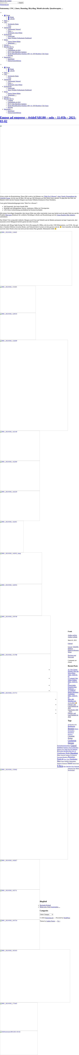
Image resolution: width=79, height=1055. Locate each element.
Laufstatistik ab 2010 (14, 50)
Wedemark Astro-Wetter (15, 33)
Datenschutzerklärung (14, 61)
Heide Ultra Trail (68, 749)
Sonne (65, 759)
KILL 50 (74, 751)
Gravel (70, 647)
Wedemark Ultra (71, 768)
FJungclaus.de (4, 4)
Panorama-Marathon (62, 757)
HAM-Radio (8, 34)
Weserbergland (71, 770)
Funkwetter (11, 36)
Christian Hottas (71, 737)
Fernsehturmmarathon (63, 745)
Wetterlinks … (12, 43)
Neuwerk (63, 755)
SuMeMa (66, 761)
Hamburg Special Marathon (70, 747)
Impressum (11, 59)
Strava (62, 761)
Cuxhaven (72, 740)
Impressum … (8, 57)
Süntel (69, 763)
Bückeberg (70, 734)
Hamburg (60, 747)
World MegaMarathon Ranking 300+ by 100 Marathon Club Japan (28, 54)
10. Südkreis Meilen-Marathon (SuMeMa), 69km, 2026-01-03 (73, 694)
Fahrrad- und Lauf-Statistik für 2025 (73, 706)
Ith (58, 751)
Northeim (67, 755)
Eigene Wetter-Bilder (14, 41)
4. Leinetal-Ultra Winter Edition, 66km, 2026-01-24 (73, 681)
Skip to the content (5, 1)
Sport (68, 759)
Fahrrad (70, 643)
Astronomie (7, 27)
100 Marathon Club (72, 724)
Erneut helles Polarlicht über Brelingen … (72, 687)
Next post (71, 657)
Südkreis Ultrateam (62, 763)
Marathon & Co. (9, 47)
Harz (63, 749)
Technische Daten (13, 24)
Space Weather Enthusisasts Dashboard (20, 38)
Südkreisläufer (72, 761)
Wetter (6, 40)
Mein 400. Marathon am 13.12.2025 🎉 (72, 701)
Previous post (72, 655)
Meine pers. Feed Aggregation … (50, 907)
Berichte (10, 55)
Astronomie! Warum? (14, 29)
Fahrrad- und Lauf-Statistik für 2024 (73, 715)
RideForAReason (73, 650)
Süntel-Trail (76, 763)
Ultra (60, 765)
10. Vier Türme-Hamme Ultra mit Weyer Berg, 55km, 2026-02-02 (73, 673)
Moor (58, 755)
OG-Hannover (73, 755)
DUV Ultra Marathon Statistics (17, 52)
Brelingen (71, 726)
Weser (70, 652)
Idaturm (75, 749)
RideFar (70, 648)
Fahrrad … (7, 45)
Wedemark (76, 766)
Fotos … (6, 20)
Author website (72, 637)
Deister (71, 743)
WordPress (66, 918)
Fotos (9, 26)
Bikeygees (8, 215)
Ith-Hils (61, 751)
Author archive (72, 635)
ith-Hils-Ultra (67, 751)
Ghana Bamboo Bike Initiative (66, 215)
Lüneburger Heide (63, 753)
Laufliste (10, 48)
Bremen (71, 728)
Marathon (74, 753)
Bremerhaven (71, 732)
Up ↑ (58, 921)
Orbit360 (75, 647)
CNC (5, 22)
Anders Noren (50, 921)
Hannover (59, 749)
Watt (64, 766)
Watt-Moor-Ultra (70, 766)
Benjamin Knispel (45, 905)
